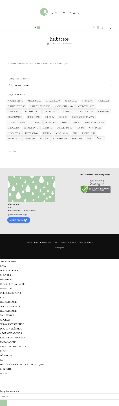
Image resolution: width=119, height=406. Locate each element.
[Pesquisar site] (110, 27)
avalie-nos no (17, 219)
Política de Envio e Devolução (81, 242)
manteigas (7, 315)
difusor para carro (13, 284)
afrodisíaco (34, 101)
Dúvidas (29, 242)
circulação (33, 117)
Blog (3, 351)
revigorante (60, 139)
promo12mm (88, 133)
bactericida (86, 112)
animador (87, 101)
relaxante (14, 139)
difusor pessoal (10, 270)
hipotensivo (31, 133)
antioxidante (32, 112)
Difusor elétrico (11, 328)
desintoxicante (16, 122)
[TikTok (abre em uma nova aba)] (102, 27)
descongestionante (83, 117)
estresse (47, 128)
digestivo (35, 122)
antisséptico (51, 112)
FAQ (2, 360)
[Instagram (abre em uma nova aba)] (98, 27)
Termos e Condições (61, 242)
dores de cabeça (70, 122)
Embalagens (8, 342)
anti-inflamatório (40, 106)
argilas (5, 320)
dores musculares (94, 122)
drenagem (13, 128)
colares (5, 275)
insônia (47, 133)
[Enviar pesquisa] (3, 403)
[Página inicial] (48, 43)
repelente (29, 139)
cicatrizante (15, 117)
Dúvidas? (6, 355)
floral (80, 128)
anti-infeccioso (16, 106)
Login (3, 373)
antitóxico (69, 112)
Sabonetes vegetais (13, 337)
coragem (50, 117)
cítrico (63, 117)
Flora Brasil (8, 302)
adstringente (15, 101)
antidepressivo (85, 106)
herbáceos (67, 43)
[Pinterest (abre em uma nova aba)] (93, 27)
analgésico (71, 101)
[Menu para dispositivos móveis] (43, 27)
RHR (2, 297)
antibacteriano (64, 106)
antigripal (14, 112)
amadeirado (53, 101)
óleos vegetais (10, 306)
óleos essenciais (11, 293)
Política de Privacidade (42, 242)
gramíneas (95, 128)
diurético (50, 122)
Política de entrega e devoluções (22, 364)
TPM (89, 139)
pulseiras (6, 279)
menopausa (62, 133)
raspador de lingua (13, 346)
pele (75, 133)
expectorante (64, 128)
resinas (44, 139)
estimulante (31, 128)
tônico (99, 139)
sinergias (6, 288)
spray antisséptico (12, 324)
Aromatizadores (11, 333)
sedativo (77, 139)
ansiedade (104, 101)
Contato (5, 369)
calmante (103, 112)
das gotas (13, 203)
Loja (3, 266)
